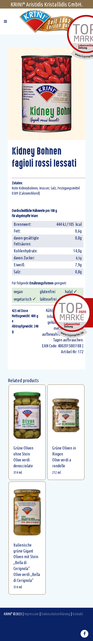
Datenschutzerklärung (55, 614)
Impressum (31, 614)
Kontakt (78, 614)
